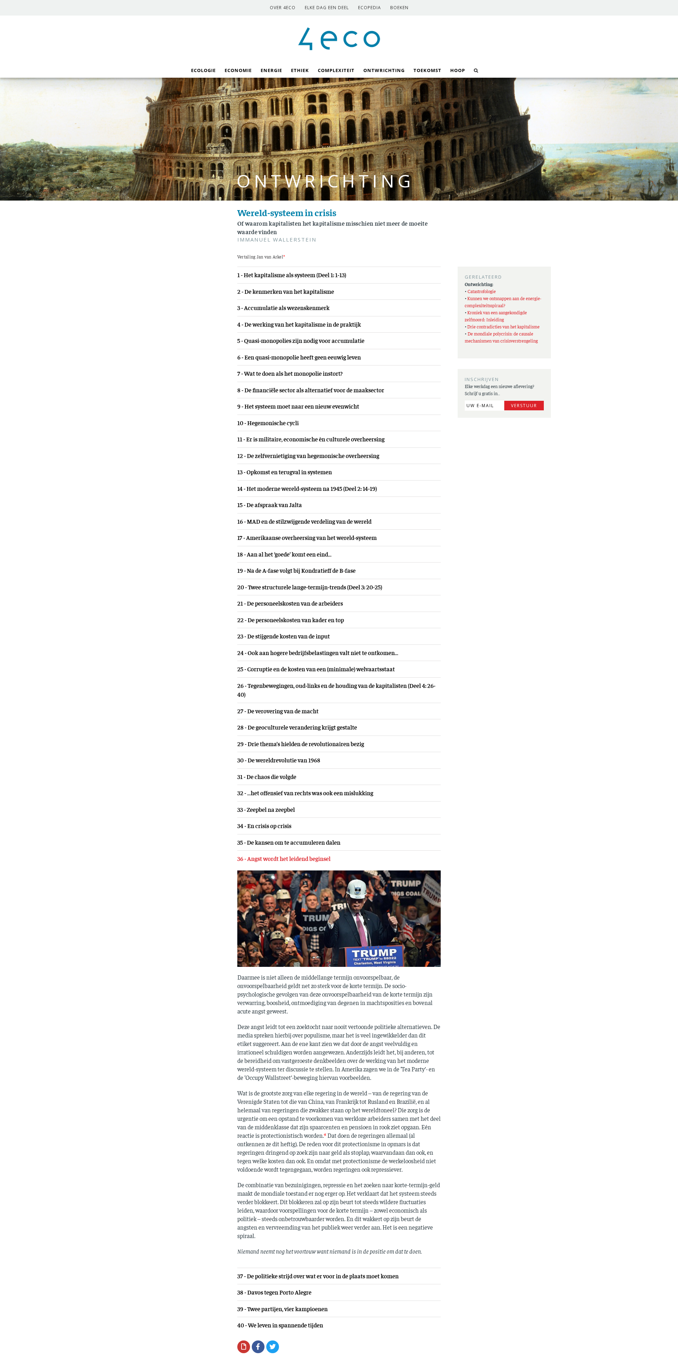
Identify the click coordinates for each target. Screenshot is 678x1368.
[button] (476, 69)
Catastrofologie (482, 291)
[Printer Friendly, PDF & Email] (243, 1346)
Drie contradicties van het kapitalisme (503, 326)
